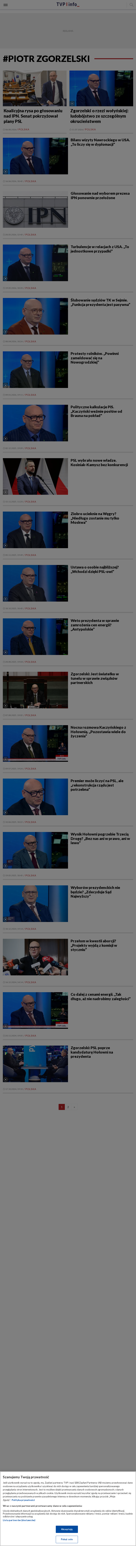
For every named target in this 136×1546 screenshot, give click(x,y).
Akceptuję (67, 1529)
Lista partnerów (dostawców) (19, 1520)
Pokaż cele (67, 1539)
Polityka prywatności (23, 1500)
